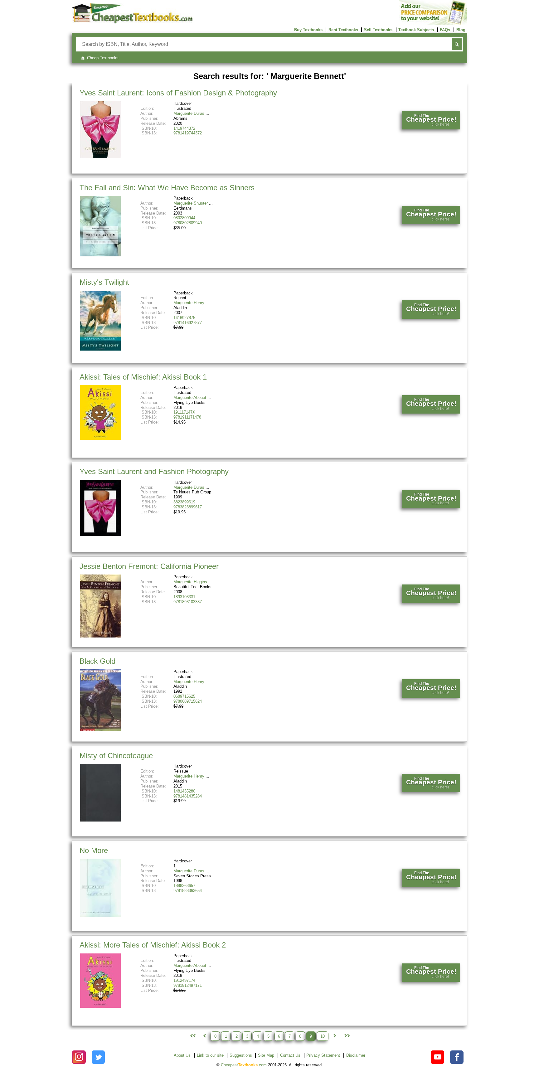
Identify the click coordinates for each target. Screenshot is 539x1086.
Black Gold (97, 661)
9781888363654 (187, 890)
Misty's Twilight (104, 282)
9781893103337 (187, 601)
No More (94, 850)
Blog (460, 29)
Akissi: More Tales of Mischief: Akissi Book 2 (153, 945)
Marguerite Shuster (190, 203)
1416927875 (184, 317)
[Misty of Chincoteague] (100, 820)
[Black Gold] (100, 729)
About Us (182, 1055)
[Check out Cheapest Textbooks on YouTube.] (437, 1057)
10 (322, 1036)
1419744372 (184, 128)
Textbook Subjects (416, 29)
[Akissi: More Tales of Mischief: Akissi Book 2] (100, 1006)
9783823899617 (187, 507)
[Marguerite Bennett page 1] (192, 1036)
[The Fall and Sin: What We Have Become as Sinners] (100, 255)
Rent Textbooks (343, 29)
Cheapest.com (244, 1065)
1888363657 (184, 885)
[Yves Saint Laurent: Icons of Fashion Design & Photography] (100, 156)
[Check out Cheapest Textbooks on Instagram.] (78, 1057)
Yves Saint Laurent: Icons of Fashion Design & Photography (178, 93)
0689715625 (184, 696)
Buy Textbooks (308, 29)
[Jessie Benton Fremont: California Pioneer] (100, 636)
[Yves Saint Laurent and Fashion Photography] (100, 534)
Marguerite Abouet (189, 397)
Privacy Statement (323, 1055)
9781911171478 (187, 417)
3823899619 (184, 502)
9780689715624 (187, 701)
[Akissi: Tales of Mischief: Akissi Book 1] (100, 438)
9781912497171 (187, 985)
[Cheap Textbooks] (132, 22)
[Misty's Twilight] (100, 349)
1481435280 (184, 791)
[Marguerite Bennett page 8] (204, 1036)
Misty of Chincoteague (116, 755)
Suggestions (241, 1055)
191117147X (184, 412)
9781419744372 (187, 133)
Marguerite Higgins (190, 581)
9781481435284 (187, 796)
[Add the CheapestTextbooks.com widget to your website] (433, 23)
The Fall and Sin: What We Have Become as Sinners (167, 187)
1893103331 (184, 596)
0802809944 (184, 218)
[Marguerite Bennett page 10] (335, 1036)
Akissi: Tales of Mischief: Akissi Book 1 (143, 377)
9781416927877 (187, 322)
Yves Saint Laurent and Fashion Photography (154, 471)
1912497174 (184, 980)
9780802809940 (187, 223)
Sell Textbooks (378, 29)
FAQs (445, 29)
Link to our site (210, 1055)
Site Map (266, 1055)
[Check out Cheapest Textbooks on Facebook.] (457, 1057)
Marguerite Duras (188, 113)
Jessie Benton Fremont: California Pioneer (149, 566)
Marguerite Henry (188, 302)
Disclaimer (355, 1055)
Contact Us (290, 1055)
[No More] (100, 915)
